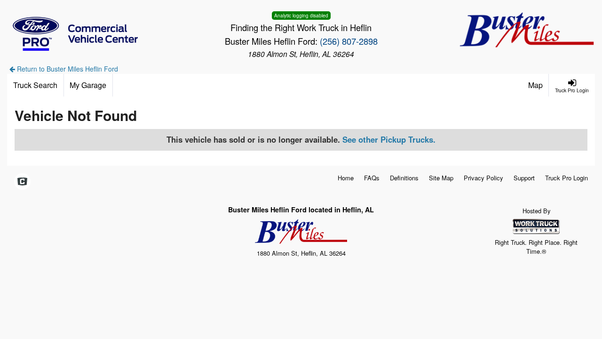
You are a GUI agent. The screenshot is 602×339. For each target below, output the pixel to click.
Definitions (404, 177)
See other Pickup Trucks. (389, 139)
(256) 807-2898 (349, 41)
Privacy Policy (483, 177)
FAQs (372, 177)
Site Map (441, 177)
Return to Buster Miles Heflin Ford (66, 68)
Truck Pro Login (566, 177)
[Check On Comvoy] (22, 181)
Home (346, 177)
